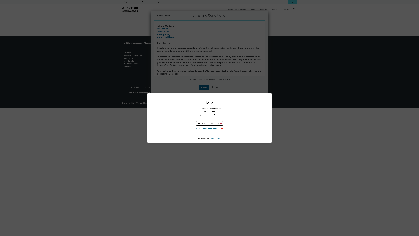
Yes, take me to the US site (208, 123)
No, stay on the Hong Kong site (208, 128)
